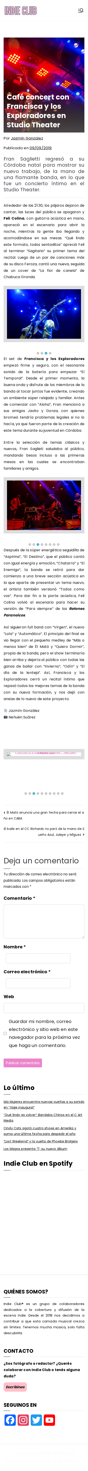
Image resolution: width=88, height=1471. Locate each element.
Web (9, 996)
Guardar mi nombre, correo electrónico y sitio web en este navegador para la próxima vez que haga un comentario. (44, 1033)
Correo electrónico (27, 972)
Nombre (15, 947)
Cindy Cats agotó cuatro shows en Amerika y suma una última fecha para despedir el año (40, 1131)
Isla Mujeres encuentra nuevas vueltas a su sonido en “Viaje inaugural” (44, 1104)
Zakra (39, 1461)
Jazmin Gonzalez (27, 138)
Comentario (19, 898)
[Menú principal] (80, 10)
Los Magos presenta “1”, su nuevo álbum (35, 1148)
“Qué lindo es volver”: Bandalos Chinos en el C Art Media (43, 1118)
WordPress (70, 1461)
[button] (38, 353)
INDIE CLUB (63, 1453)
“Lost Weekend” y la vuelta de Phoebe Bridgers (41, 1141)
